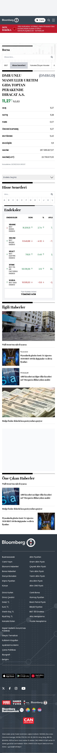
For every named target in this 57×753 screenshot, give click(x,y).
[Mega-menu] (53, 20)
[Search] (49, 20)
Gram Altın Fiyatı (37, 561)
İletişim (5, 659)
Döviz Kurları (7, 592)
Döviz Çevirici (8, 597)
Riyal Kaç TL (7, 616)
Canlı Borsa (35, 592)
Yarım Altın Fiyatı (37, 576)
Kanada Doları (8, 621)
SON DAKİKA (6, 28)
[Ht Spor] (26, 702)
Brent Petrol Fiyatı (38, 602)
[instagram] (16, 689)
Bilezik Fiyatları (36, 607)
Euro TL (5, 607)
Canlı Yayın (7, 561)
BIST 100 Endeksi (37, 611)
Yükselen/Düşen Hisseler (39, 65)
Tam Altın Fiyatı (37, 571)
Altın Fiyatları (35, 557)
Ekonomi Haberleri (10, 566)
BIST (6, 65)
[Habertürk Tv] (17, 702)
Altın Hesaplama (37, 616)
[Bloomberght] (10, 20)
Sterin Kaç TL (8, 611)
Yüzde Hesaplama (38, 621)
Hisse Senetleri (18, 65)
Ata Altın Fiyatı (36, 581)
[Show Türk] (34, 710)
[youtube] (23, 689)
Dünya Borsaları (9, 576)
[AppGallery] (37, 676)
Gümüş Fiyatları (37, 597)
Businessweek (8, 557)
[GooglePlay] (23, 676)
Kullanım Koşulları (10, 640)
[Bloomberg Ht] (39, 702)
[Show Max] (40, 710)
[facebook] (9, 689)
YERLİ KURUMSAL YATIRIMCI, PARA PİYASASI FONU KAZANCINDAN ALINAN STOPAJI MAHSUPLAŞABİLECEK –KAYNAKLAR (36, 28)
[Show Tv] (28, 710)
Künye (5, 585)
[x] (3, 689)
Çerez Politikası (9, 650)
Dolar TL (5, 602)
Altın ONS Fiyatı (36, 585)
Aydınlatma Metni (10, 645)
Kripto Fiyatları (8, 581)
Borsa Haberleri (9, 571)
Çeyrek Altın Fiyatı (38, 566)
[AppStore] (8, 676)
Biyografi (6, 654)
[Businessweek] (13, 710)
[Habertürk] (6, 702)
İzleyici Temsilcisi (10, 635)
